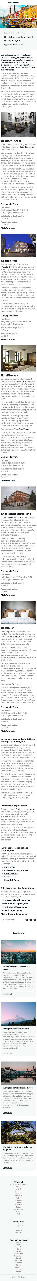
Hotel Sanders (20, 381)
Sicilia (18, 1265)
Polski (18, 1198)
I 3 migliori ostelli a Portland (16, 1028)
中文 (18, 1214)
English (18, 1189)
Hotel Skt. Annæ (27, 147)
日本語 (18, 1211)
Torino (18, 1272)
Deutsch (18, 1191)
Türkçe (18, 1202)
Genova (18, 1263)
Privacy (18, 1186)
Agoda (32, 809)
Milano (18, 1249)
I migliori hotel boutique (17, 33)
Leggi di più (7, 994)
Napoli (18, 1269)
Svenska (18, 1205)
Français (18, 1196)
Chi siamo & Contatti (18, 1184)
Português (18, 1209)
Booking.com (22, 809)
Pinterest (18, 1232)
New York (18, 1260)
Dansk (18, 1207)
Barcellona (18, 1256)
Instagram (19, 1223)
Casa (6, 33)
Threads (18, 1230)
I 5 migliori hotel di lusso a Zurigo (18, 1088)
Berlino (18, 1251)
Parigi (18, 1258)
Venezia (18, 1247)
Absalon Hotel (8, 267)
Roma (18, 1242)
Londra (18, 1244)
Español (18, 1193)
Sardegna (18, 1267)
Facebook (18, 1226)
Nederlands (18, 1200)
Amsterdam (18, 1253)
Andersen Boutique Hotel (13, 517)
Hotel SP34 (15, 636)
